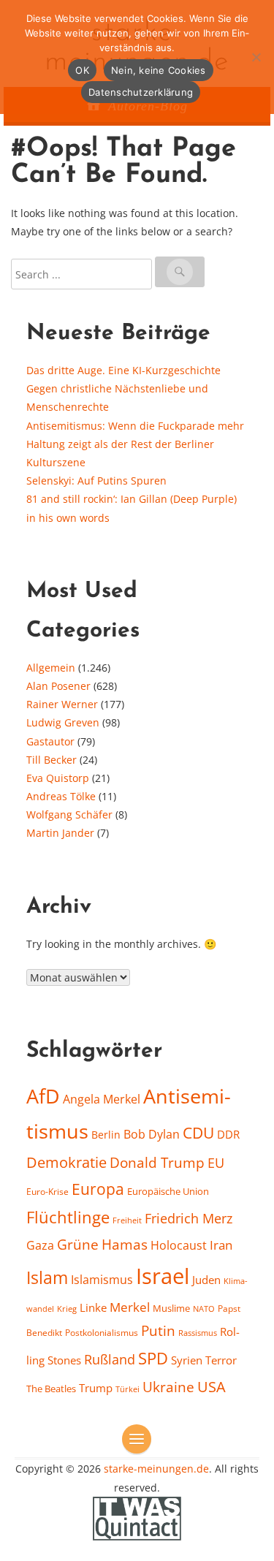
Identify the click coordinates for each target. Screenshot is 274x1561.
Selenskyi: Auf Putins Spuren (96, 480)
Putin (158, 1330)
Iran (221, 1244)
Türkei (127, 1388)
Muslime (171, 1308)
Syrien (186, 1360)
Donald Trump (157, 1162)
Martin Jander (60, 833)
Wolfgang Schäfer (69, 814)
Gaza (40, 1245)
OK (82, 70)
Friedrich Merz (188, 1218)
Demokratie (66, 1162)
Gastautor (50, 741)
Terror (221, 1360)
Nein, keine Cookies (158, 70)
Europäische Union (168, 1191)
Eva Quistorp (57, 778)
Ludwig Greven (62, 722)
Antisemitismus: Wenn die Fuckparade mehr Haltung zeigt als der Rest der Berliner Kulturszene (135, 444)
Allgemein (50, 668)
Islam (47, 1277)
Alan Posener (58, 686)
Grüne (78, 1244)
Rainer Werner (62, 704)
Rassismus (197, 1332)
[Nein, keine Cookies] (255, 57)
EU (216, 1162)
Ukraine (168, 1387)
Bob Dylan (151, 1134)
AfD (43, 1095)
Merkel (130, 1306)
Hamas (125, 1244)
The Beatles (51, 1388)
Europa (98, 1188)
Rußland (109, 1359)
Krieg (67, 1308)
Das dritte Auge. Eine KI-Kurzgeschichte (123, 370)
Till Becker (51, 760)
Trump (96, 1387)
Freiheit (127, 1220)
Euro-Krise (47, 1191)
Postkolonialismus (101, 1332)
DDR (228, 1134)
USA (211, 1387)
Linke (93, 1307)
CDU (198, 1132)
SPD (153, 1358)
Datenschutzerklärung (140, 92)
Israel (162, 1276)
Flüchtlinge (68, 1217)
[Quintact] (137, 1517)
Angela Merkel (101, 1099)
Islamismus (102, 1280)
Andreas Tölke (61, 796)
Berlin (106, 1135)
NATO (204, 1309)
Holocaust (179, 1245)
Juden (206, 1279)
